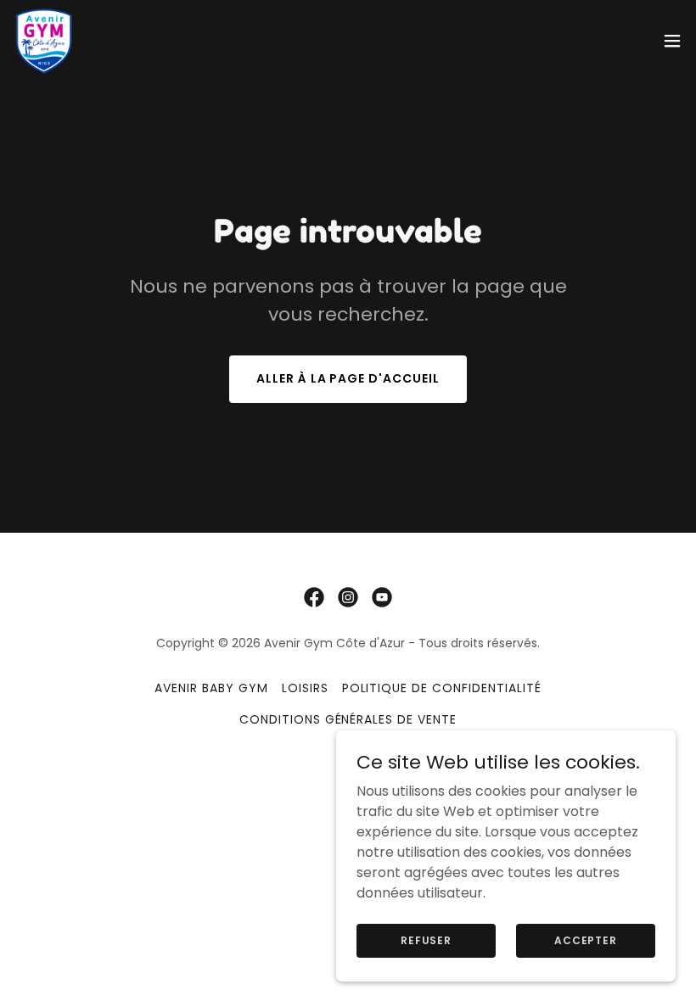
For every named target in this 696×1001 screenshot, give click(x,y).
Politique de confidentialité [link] (442, 687)
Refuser (426, 939)
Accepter (585, 939)
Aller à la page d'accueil (348, 378)
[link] (44, 41)
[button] (672, 41)
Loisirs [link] (305, 687)
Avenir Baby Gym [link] (211, 687)
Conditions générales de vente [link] (348, 719)
